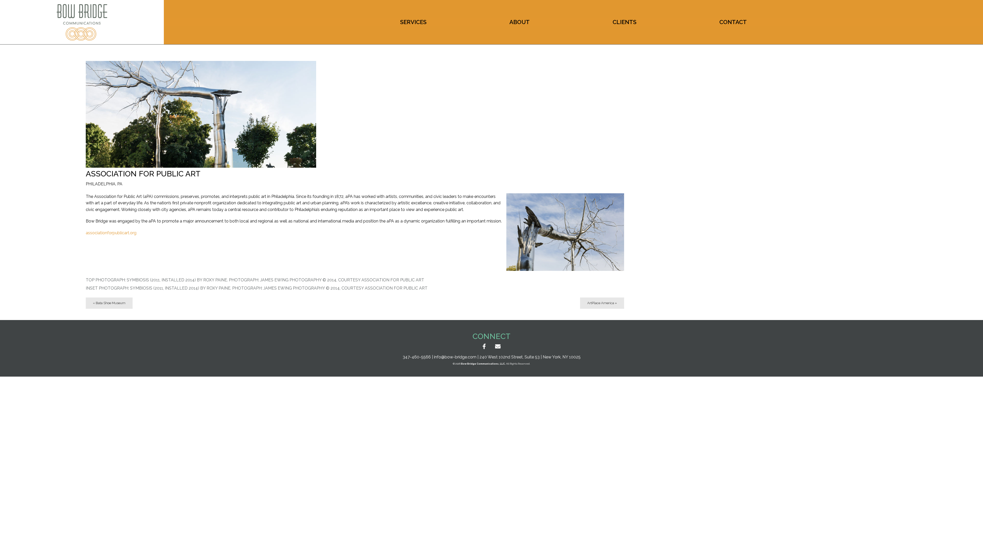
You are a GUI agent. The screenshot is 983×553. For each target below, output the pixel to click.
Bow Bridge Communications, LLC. (483, 363)
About (519, 22)
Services (413, 22)
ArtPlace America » (602, 303)
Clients (624, 22)
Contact (733, 22)
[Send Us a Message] (498, 346)
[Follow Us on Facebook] (484, 346)
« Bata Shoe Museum (109, 303)
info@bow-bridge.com (455, 357)
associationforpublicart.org (111, 232)
